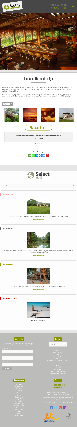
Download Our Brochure (58, 361)
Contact (58, 368)
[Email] (29, 155)
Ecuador (19, 401)
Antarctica (19, 385)
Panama (19, 411)
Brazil (19, 393)
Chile (19, 395)
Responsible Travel (58, 374)
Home (58, 350)
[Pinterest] (47, 155)
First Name (5, 355)
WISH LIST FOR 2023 (38, 321)
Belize (19, 389)
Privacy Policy (60, 402)
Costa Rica (19, 399)
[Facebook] (40, 155)
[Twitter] (43, 155)
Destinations (57, 352)
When (58, 354)
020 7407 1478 (57, 7)
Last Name (5, 361)
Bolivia (19, 391)
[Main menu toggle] (73, 6)
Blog (58, 365)
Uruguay (19, 415)
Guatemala (19, 405)
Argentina (19, 387)
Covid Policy (70, 402)
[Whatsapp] (33, 155)
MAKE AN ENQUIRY (59, 5)
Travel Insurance (58, 356)
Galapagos (19, 403)
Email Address (6, 348)
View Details (38, 220)
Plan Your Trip (37, 127)
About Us (58, 359)
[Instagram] (64, 407)
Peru (19, 413)
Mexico (19, 407)
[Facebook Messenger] (36, 155)
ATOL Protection (58, 372)
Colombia (19, 397)
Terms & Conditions (48, 402)
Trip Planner (58, 370)
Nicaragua (19, 409)
